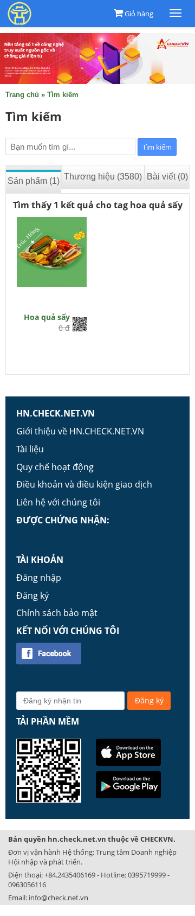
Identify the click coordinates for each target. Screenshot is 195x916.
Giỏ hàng (139, 13)
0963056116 (27, 884)
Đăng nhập (38, 578)
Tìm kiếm (63, 95)
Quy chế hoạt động (55, 467)
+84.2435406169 (69, 875)
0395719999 (147, 875)
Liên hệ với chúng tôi (58, 502)
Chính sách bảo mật (57, 613)
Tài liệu (30, 449)
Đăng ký (32, 595)
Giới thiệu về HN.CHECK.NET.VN (80, 431)
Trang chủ (22, 95)
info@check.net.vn (58, 897)
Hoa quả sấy (47, 317)
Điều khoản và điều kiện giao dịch (84, 484)
